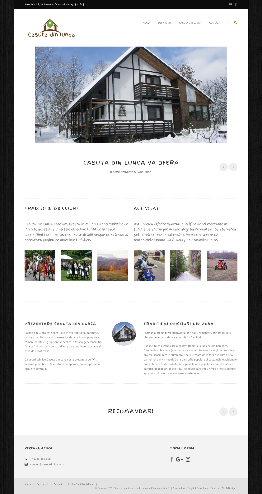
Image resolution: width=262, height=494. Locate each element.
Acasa (146, 22)
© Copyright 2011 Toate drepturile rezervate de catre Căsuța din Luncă (132, 488)
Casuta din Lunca (190, 22)
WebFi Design (229, 488)
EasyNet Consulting (197, 488)
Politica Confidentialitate (81, 484)
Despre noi (164, 22)
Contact (214, 22)
